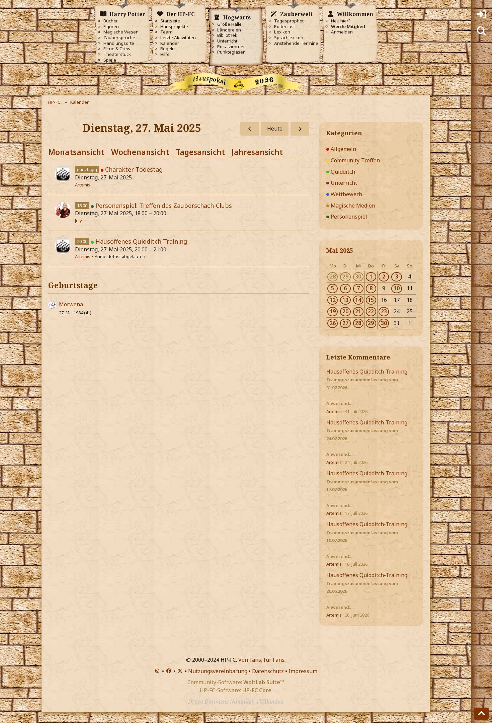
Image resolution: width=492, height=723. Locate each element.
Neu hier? (341, 21)
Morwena (71, 304)
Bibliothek (227, 35)
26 (333, 323)
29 (345, 276)
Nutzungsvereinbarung (217, 671)
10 (397, 288)
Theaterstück (117, 54)
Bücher (110, 21)
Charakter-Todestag (134, 169)
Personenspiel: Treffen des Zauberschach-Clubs (163, 206)
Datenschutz (268, 671)
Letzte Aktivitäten (178, 38)
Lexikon (282, 32)
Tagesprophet (289, 21)
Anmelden (342, 32)
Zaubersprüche (119, 38)
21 (358, 311)
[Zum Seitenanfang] (481, 714)
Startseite (170, 21)
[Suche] (481, 31)
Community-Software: (235, 682)
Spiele (109, 60)
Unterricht (227, 41)
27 (345, 323)
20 (345, 311)
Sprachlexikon (288, 38)
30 (358, 276)
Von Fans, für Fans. (261, 659)
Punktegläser (231, 52)
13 (345, 300)
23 (384, 311)
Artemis (82, 185)
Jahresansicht (257, 152)
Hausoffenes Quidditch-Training (141, 241)
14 (358, 300)
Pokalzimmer (231, 47)
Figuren (111, 26)
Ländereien (229, 30)
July (78, 221)
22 (371, 311)
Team (166, 32)
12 (333, 300)
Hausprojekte (174, 26)
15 (371, 300)
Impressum (303, 671)
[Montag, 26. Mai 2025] (249, 129)
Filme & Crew (116, 49)
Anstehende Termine (296, 43)
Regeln (167, 49)
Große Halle (229, 24)
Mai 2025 (339, 250)
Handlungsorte (118, 43)
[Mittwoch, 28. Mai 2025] (300, 129)
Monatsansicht (76, 152)
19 (333, 311)
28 (333, 276)
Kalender (169, 43)
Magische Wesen (121, 32)
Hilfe (165, 54)
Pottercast (284, 26)
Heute (274, 128)
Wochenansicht (140, 152)
